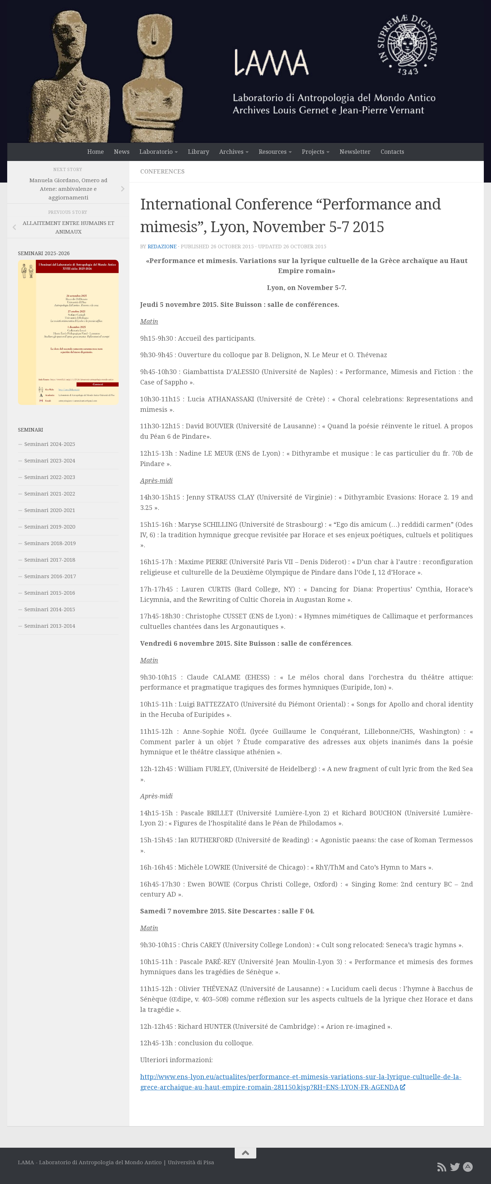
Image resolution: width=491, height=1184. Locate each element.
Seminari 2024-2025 (49, 444)
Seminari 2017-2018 (49, 560)
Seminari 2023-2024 (49, 460)
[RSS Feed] (442, 1167)
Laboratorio (156, 151)
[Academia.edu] (468, 1167)
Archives (231, 151)
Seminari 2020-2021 (49, 510)
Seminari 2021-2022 (49, 493)
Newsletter (355, 151)
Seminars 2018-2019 (50, 543)
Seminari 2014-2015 (49, 609)
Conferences (162, 171)
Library (198, 151)
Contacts (392, 151)
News (121, 151)
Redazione (162, 246)
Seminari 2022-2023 (49, 477)
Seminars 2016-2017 (50, 576)
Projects (313, 151)
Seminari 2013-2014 (49, 626)
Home (95, 151)
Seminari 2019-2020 (49, 527)
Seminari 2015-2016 (49, 593)
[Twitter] (455, 1167)
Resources (272, 151)
